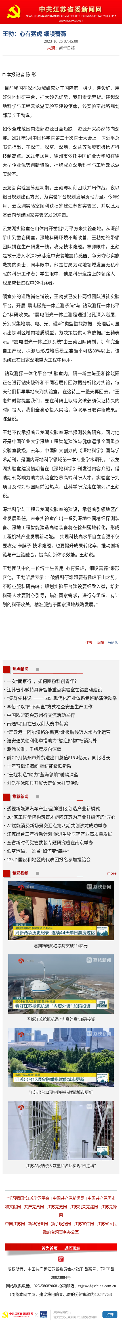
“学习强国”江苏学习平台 (28, 1198)
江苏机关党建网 (84, 1207)
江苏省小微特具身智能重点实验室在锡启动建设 (54, 689)
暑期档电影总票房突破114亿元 (61, 946)
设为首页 (50, 1248)
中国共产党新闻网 (69, 1198)
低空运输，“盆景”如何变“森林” (38, 851)
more (112, 873)
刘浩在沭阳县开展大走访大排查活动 (43, 783)
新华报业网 (38, 1224)
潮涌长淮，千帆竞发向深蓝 (34, 749)
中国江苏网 (15, 1224)
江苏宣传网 (84, 1224)
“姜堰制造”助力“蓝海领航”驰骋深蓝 (42, 774)
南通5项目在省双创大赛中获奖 (37, 723)
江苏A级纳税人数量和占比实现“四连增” (61, 1166)
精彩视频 (20, 873)
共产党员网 (34, 1207)
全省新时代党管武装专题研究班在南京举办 (50, 842)
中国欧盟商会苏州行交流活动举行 (41, 715)
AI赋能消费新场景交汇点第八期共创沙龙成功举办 (57, 825)
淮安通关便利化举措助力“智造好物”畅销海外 (52, 740)
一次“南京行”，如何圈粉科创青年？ (43, 681)
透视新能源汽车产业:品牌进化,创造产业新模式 (53, 808)
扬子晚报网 (61, 1224)
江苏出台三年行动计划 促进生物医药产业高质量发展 (59, 834)
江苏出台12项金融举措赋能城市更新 (61, 1092)
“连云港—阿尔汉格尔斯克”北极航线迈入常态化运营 (59, 732)
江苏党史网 (57, 1207)
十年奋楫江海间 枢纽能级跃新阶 (39, 766)
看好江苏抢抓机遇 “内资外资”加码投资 (61, 1019)
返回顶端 (72, 1248)
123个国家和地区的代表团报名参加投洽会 (49, 859)
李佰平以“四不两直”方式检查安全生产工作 (49, 706)
